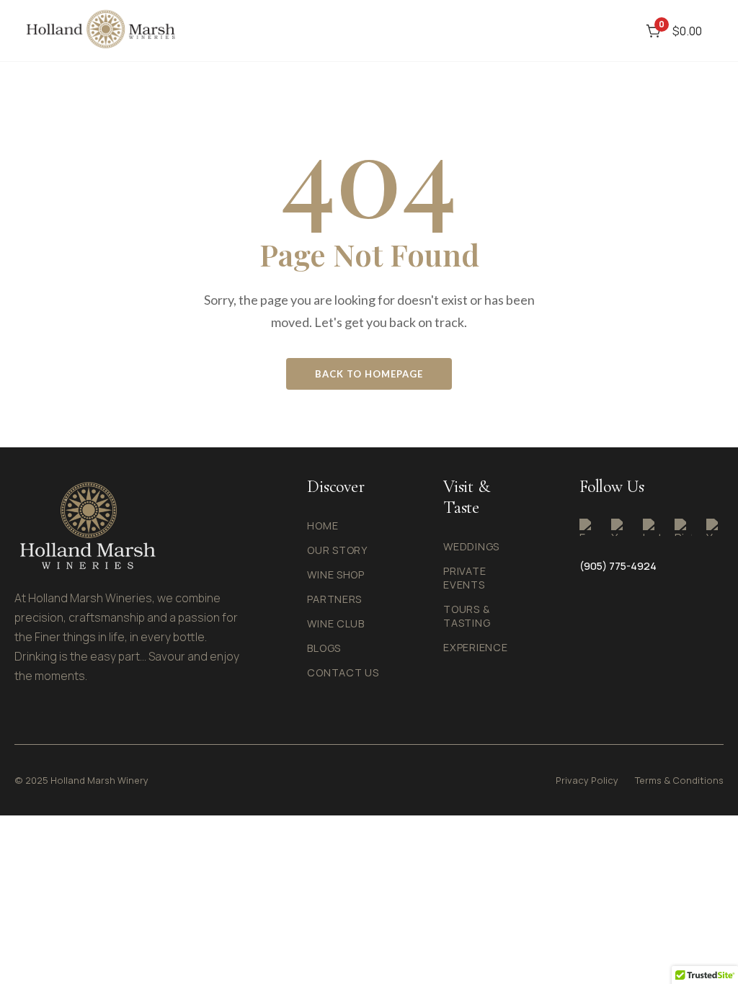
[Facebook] (588, 527)
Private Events (464, 577)
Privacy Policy (587, 780)
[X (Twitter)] (619, 527)
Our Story (337, 550)
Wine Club (335, 623)
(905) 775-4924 (618, 566)
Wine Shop (335, 574)
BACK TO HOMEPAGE (369, 374)
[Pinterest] (683, 527)
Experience (475, 647)
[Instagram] (651, 527)
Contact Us (342, 672)
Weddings (471, 546)
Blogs (324, 648)
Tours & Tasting (466, 616)
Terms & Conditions (679, 780)
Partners (334, 599)
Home (322, 525)
